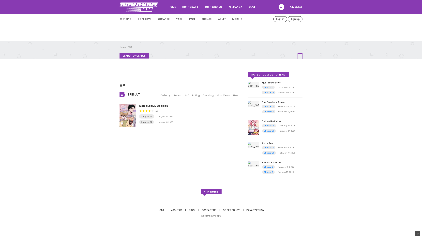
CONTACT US (208, 210)
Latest (178, 95)
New (235, 95)
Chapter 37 (146, 122)
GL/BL (252, 7)
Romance (164, 19)
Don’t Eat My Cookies (153, 106)
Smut (191, 19)
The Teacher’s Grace (273, 102)
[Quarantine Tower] (253, 84)
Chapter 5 (268, 172)
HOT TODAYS (190, 7)
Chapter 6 (268, 167)
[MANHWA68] (139, 7)
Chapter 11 (268, 87)
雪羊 (130, 47)
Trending (126, 19)
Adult (222, 19)
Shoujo (207, 19)
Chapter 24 (269, 125)
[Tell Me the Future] (253, 127)
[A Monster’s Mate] (253, 164)
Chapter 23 (269, 131)
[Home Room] (253, 145)
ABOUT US (176, 210)
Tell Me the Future (271, 121)
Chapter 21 (269, 147)
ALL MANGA (235, 7)
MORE (235, 19)
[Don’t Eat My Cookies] (128, 115)
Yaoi (179, 19)
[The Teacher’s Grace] (253, 103)
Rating (196, 95)
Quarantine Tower (272, 82)
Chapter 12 (269, 111)
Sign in (280, 19)
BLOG (192, 210)
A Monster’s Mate (271, 162)
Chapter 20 (269, 153)
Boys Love (144, 19)
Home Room (268, 143)
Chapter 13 (269, 106)
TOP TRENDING (213, 7)
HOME (172, 7)
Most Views (223, 95)
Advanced (296, 7)
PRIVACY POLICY (255, 210)
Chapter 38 (146, 116)
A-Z (187, 95)
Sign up (295, 19)
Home (123, 47)
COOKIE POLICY (231, 210)
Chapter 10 (269, 92)
